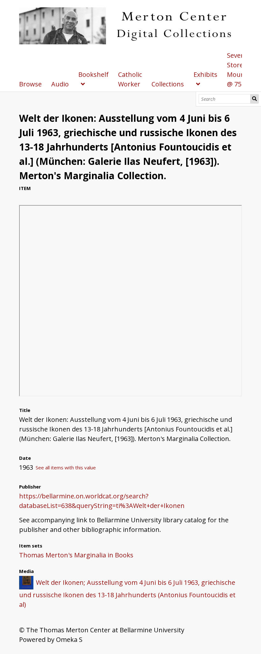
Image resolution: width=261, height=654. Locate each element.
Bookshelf (93, 74)
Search (254, 99)
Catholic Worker (130, 79)
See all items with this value (66, 467)
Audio (60, 84)
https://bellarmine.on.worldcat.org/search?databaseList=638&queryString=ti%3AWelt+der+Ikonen (102, 501)
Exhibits (205, 74)
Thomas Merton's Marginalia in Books (76, 555)
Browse (30, 84)
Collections (168, 84)
